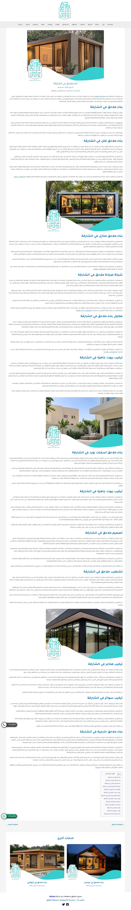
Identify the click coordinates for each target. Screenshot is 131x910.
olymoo (52, 897)
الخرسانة (110, 24)
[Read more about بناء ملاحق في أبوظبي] (37, 862)
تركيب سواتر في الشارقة (113, 811)
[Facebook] (67, 904)
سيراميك (35, 24)
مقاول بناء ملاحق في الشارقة (112, 789)
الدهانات (82, 24)
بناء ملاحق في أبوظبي (99, 269)
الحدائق (90, 24)
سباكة (97, 24)
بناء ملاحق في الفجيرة (110, 352)
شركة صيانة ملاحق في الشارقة (111, 786)
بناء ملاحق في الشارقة (114, 777)
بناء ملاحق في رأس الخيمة (84, 310)
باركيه (42, 24)
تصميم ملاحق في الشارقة (113, 801)
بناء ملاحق (65, 24)
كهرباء (57, 24)
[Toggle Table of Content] (118, 774)
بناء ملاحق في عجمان (94, 883)
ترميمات (49, 24)
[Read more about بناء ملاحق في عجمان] (94, 862)
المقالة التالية (12, 824)
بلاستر (20, 24)
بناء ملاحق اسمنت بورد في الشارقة (110, 795)
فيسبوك (98, 767)
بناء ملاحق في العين (20, 177)
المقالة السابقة (118, 824)
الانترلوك (74, 24)
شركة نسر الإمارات (99, 96)
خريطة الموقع (52, 900)
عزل (103, 24)
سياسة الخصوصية (67, 900)
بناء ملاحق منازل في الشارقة (112, 783)
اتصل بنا (80, 900)
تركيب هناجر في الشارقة (113, 808)
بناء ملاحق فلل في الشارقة (113, 780)
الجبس (27, 24)
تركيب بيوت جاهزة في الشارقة (112, 792)
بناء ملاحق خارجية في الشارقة (112, 814)
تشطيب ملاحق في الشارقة (112, 805)
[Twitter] (63, 904)
